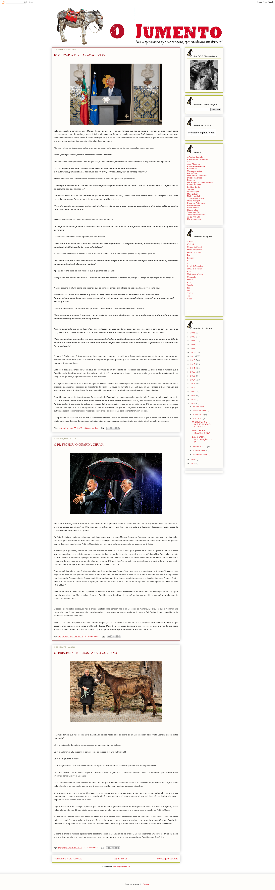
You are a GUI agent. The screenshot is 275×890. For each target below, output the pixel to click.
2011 (192, 356)
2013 (193, 364)
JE (188, 263)
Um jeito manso (194, 219)
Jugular (190, 189)
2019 (193, 388)
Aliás (189, 162)
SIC (188, 287)
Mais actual (192, 194)
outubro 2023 (199, 450)
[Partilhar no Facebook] (116, 428)
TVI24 (190, 293)
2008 (193, 344)
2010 (193, 352)
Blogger (146, 884)
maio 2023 (198, 418)
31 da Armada (193, 217)
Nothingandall (193, 196)
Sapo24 (190, 285)
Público (190, 279)
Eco (188, 255)
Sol (188, 290)
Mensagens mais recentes (68, 858)
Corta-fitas (192, 173)
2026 (193, 463)
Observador (192, 276)
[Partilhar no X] (113, 428)
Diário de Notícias (194, 249)
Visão (189, 298)
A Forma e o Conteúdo (197, 159)
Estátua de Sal (193, 187)
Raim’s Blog (192, 210)
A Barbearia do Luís (196, 157)
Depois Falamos (194, 178)
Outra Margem (194, 201)
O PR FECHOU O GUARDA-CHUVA (79, 444)
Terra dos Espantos (196, 214)
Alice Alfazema (193, 164)
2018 (193, 384)
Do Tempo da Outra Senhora (200, 182)
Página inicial (120, 858)
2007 (193, 340)
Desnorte (191, 180)
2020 (193, 391)
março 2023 (198, 414)
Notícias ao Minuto (195, 274)
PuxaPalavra (193, 207)
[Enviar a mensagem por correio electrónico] (102, 428)
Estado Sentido (194, 185)
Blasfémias (192, 168)
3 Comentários (91, 848)
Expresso (191, 257)
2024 (193, 459)
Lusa (189, 271)
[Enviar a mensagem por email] (107, 428)
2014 (193, 368)
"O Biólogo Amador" (196, 198)
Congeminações (194, 171)
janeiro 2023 (199, 406)
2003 (193, 333)
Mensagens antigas (167, 858)
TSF (189, 296)
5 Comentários (91, 428)
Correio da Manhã (194, 246)
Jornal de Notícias (194, 268)
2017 (193, 380)
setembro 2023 (200, 447)
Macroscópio (193, 191)
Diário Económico (194, 252)
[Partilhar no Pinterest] (118, 428)
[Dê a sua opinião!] (110, 428)
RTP (189, 282)
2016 (193, 376)
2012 (193, 360)
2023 (193, 403)
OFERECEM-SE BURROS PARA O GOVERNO (85, 653)
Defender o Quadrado (197, 175)
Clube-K (190, 244)
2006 (193, 337)
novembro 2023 (200, 454)
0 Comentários (92, 636)
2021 (193, 395)
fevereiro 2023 (200, 410)
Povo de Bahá (193, 205)
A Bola (190, 241)
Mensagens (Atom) (121, 866)
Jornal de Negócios (195, 266)
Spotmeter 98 (193, 212)
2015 (193, 372)
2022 (193, 399)
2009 (193, 348)
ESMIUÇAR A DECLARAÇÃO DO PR (80, 55)
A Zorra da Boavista (196, 166)
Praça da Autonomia (196, 203)
